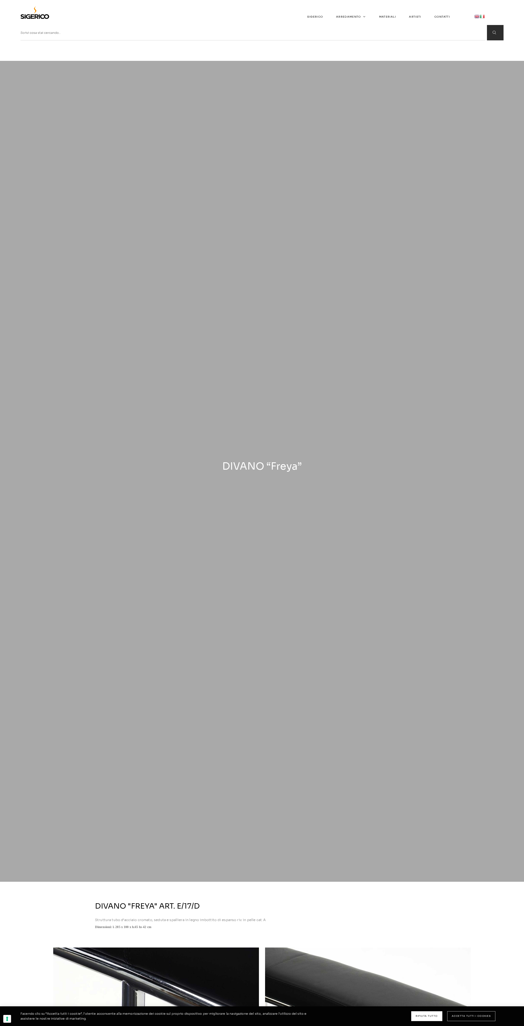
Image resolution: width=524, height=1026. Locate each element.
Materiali (387, 16)
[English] (477, 16)
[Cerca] (495, 33)
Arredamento (348, 16)
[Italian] (482, 16)
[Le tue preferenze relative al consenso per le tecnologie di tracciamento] (7, 1019)
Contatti (442, 16)
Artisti (415, 16)
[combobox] (252, 33)
